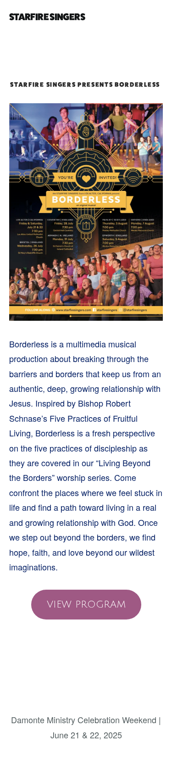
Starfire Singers (47, 16)
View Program (86, 604)
